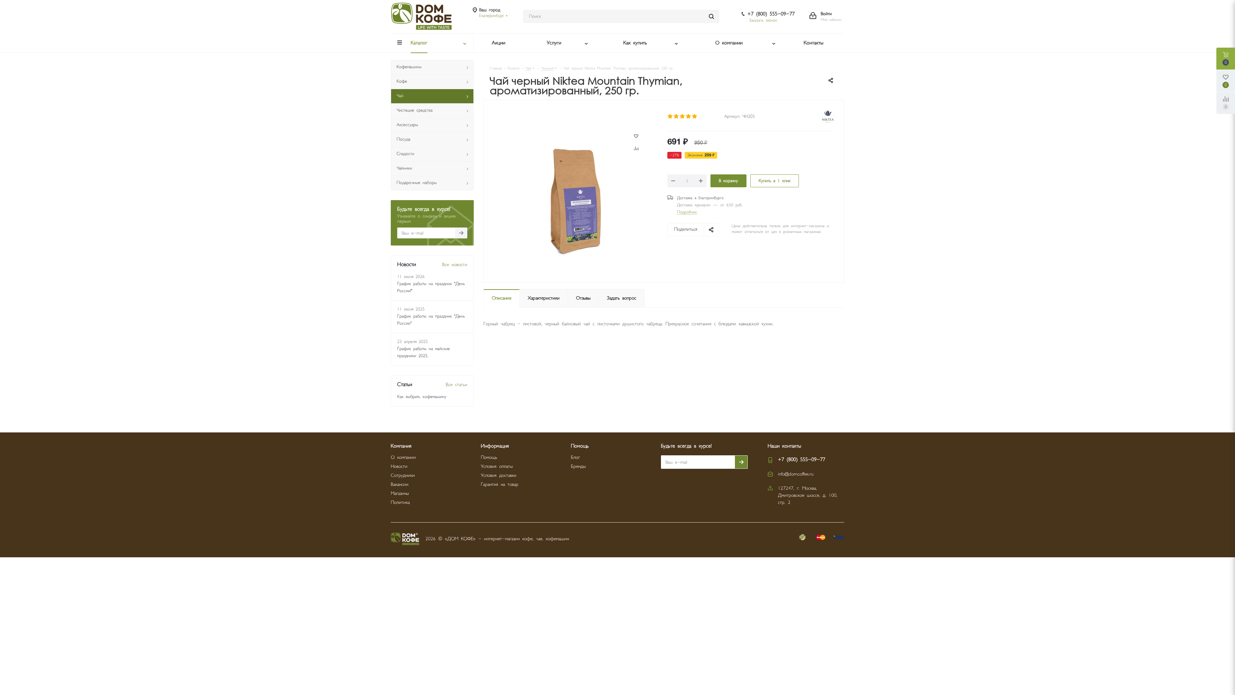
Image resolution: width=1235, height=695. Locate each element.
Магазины (400, 493)
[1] (670, 116)
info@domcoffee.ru (795, 474)
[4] (689, 116)
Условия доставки (499, 475)
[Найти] (711, 16)
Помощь (489, 457)
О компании (403, 457)
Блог (575, 457)
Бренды (578, 466)
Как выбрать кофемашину (421, 396)
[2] (676, 116)
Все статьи (456, 384)
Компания (401, 446)
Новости (399, 466)
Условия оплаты (497, 466)
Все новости (454, 264)
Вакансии (399, 484)
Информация (495, 446)
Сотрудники (403, 475)
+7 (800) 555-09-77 (771, 14)
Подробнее (687, 212)
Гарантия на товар (499, 484)
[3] (683, 116)
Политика (400, 502)
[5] (695, 116)
